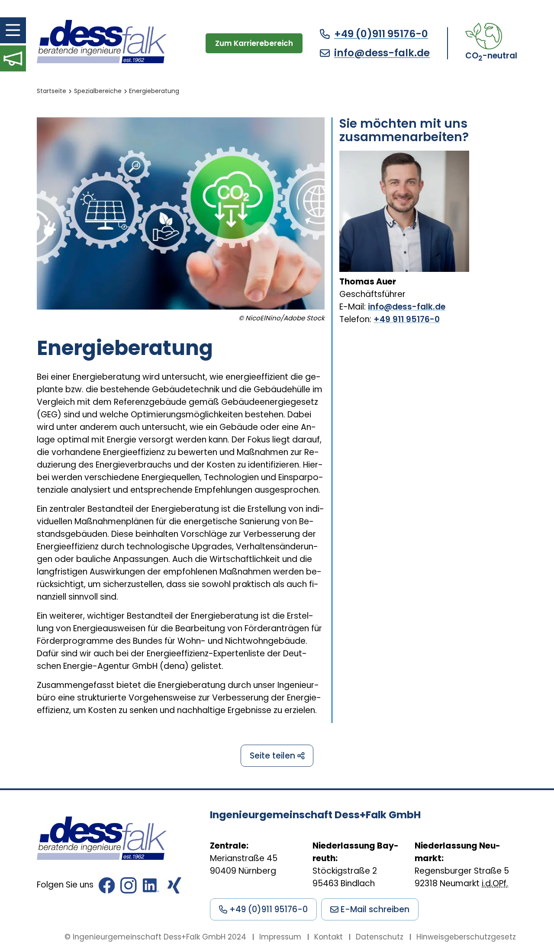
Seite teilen (273, 756)
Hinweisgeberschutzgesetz (466, 937)
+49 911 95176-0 (407, 319)
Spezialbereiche (98, 91)
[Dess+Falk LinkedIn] (151, 887)
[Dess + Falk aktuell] (13, 58)
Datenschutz (379, 937)
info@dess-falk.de (382, 53)
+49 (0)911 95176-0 (381, 34)
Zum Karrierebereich (254, 43)
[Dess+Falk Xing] (173, 887)
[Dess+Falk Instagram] (129, 887)
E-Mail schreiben (373, 909)
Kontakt (328, 937)
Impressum (280, 937)
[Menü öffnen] (13, 30)
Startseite (51, 91)
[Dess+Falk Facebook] (107, 887)
